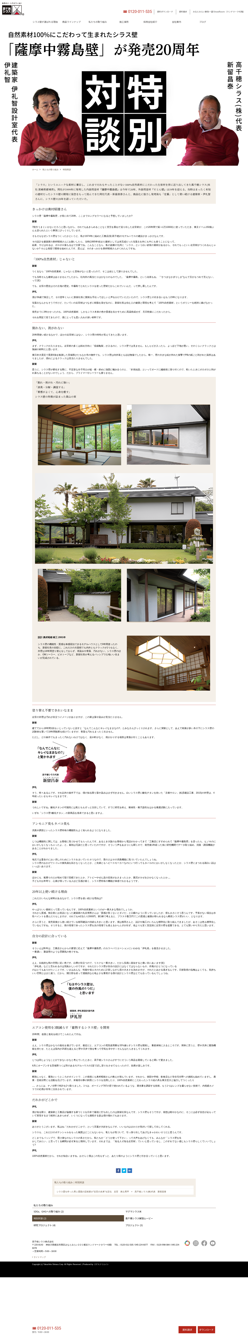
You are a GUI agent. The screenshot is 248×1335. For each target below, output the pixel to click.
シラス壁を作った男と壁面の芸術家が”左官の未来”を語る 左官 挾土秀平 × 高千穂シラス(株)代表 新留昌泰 (111, 1191)
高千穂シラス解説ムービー (139, 1218)
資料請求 (183, 11)
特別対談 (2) (40, 1218)
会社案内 (176, 21)
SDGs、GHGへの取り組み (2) (49, 1211)
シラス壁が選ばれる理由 (45, 21)
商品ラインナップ (71, 21)
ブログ (202, 21)
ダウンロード (206, 1329)
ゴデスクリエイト (101, 1264)
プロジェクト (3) (134, 1225)
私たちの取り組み (98, 21)
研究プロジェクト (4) (45, 1225)
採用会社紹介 (150, 21)
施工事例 (124, 21)
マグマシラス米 (133, 1211)
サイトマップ (40, 1257)
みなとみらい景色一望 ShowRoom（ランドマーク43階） (219, 11)
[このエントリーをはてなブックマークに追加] (129, 1170)
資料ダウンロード (165, 11)
